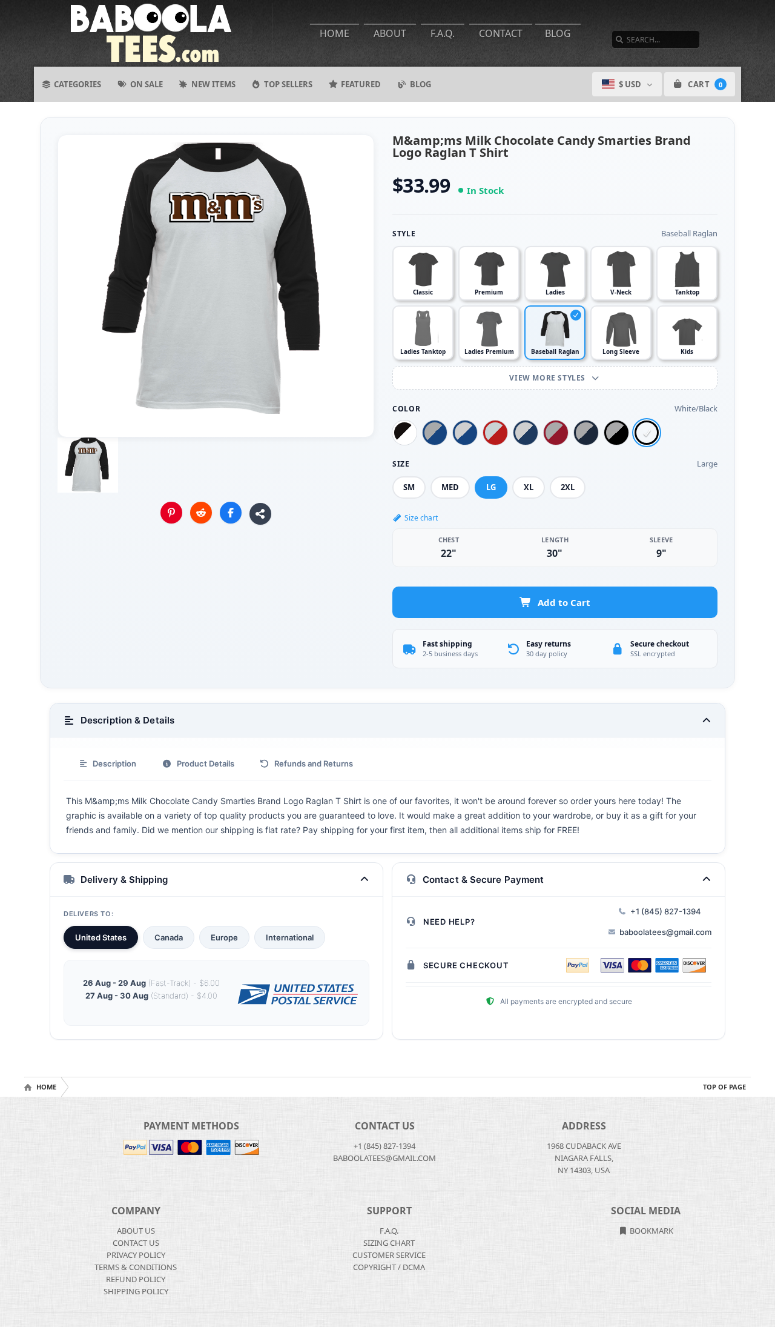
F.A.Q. (442, 33)
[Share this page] (260, 514)
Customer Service (389, 1254)
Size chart (421, 518)
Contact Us (136, 1242)
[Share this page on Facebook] (231, 513)
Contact (501, 33)
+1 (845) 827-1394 (665, 911)
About (390, 33)
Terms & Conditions (135, 1267)
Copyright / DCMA (389, 1267)
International (290, 937)
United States (101, 937)
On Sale (146, 84)
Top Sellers (288, 84)
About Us (136, 1230)
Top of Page (724, 1086)
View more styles (548, 378)
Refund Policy (135, 1279)
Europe (224, 937)
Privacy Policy (136, 1254)
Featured (361, 84)
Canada (168, 937)
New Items (213, 84)
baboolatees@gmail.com (665, 932)
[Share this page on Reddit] (201, 513)
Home (334, 33)
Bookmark (650, 1230)
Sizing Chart (389, 1242)
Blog (558, 33)
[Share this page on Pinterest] (171, 513)
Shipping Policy (136, 1291)
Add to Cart (564, 602)
